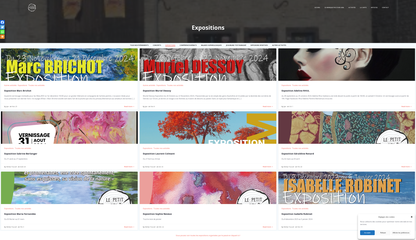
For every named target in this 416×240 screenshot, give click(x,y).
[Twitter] (2, 27)
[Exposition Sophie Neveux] (208, 187)
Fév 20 (299, 167)
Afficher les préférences (401, 233)
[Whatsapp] (2, 32)
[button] (412, 217)
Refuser (383, 233)
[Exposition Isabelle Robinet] (346, 187)
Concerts (157, 45)
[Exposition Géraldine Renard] (346, 127)
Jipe (7, 106)
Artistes (374, 7)
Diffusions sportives (259, 45)
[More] (2, 36)
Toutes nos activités (36, 85)
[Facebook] (2, 22)
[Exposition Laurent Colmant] (208, 127)
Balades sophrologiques (211, 45)
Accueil (317, 7)
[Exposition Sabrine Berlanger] (69, 127)
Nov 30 (300, 227)
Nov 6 (153, 106)
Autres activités (279, 45)
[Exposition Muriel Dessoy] (208, 64)
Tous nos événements (139, 45)
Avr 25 (161, 167)
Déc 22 (161, 227)
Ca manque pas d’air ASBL (334, 7)
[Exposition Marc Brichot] (69, 64)
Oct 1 (291, 106)
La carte (363, 7)
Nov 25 (14, 106)
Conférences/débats (188, 45)
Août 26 (23, 167)
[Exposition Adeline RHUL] (346, 64)
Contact (385, 7)
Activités (352, 7)
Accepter (367, 233)
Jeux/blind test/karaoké (236, 45)
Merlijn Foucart (11, 167)
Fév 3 (22, 227)
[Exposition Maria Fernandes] (69, 187)
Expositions (170, 45)
